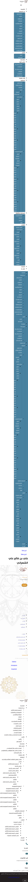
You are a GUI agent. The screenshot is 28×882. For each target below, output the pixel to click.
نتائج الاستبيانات (19, 76)
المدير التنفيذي (19, 35)
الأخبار (23, 53)
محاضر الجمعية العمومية (17, 163)
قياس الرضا (22, 62)
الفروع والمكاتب (19, 41)
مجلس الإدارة (19, 97)
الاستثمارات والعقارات (20, 20)
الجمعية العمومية (18, 151)
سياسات (20, 220)
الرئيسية (23, 9)
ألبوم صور (20, 57)
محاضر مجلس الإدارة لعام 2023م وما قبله (14, 119)
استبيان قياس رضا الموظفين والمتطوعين (18, 71)
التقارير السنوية (19, 227)
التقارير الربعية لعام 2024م (16, 248)
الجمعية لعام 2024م (16, 93)
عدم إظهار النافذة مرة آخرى (13, 877)
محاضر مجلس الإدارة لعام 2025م (14, 145)
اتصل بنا (23, 269)
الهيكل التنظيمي (18, 43)
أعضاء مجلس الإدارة (17, 101)
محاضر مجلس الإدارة (18, 108)
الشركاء (23, 267)
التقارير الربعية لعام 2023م (16, 241)
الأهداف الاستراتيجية (19, 32)
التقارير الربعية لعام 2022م (16, 234)
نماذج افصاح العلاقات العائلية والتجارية (19, 85)
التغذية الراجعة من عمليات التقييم (18, 49)
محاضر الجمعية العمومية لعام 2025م (15, 206)
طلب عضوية (22, 78)
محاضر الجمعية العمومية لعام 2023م (14, 184)
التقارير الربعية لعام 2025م (16, 255)
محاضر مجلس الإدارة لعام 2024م (14, 133)
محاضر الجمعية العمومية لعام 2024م (14, 195)
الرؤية (21, 26)
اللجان (21, 90)
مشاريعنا (22, 60)
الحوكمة (23, 80)
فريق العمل (19, 38)
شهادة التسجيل (19, 46)
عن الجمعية (22, 11)
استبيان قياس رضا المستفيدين (18, 65)
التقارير (23, 225)
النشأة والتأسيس (18, 23)
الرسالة (20, 28)
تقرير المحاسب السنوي (17, 262)
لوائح (21, 222)
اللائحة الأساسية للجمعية (19, 216)
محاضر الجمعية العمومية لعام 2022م (14, 172)
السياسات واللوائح (20, 213)
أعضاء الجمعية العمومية (17, 156)
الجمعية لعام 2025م (19, 15)
